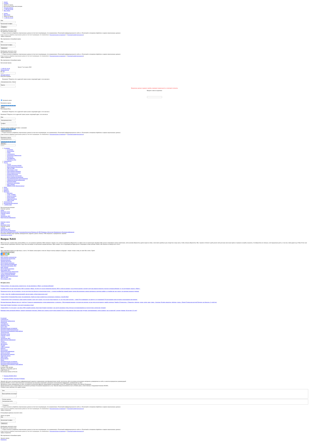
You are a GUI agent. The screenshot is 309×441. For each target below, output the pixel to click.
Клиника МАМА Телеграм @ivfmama (14, 378)
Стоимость (4, 342)
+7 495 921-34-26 (8, 9)
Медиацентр (4, 344)
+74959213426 (8, 204)
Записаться (4, 48)
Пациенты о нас (5, 325)
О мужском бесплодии (25, 232)
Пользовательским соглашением (57, 34)
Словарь (3, 214)
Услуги (3, 341)
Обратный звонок (5, 355)
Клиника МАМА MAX (10, 376)
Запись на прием (5, 352)
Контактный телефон (6, 23)
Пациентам (4, 322)
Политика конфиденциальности (9, 329)
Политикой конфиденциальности (75, 34)
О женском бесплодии (12, 232)
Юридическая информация (8, 217)
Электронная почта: (6, 120)
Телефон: (3, 123)
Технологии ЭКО (5, 216)
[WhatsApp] (8, 254)
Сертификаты (4, 324)
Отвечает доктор (5, 213)
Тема (3, 390)
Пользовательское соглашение (9, 328)
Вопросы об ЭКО (36, 232)
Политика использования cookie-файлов (12, 331)
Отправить (3, 27)
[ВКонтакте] (2, 254)
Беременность (57, 232)
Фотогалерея (4, 350)
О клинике (4, 318)
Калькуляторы (4, 358)
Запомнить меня (7, 100)
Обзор (2, 210)
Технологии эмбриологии (8, 321)
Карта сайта (4, 326)
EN (4, 71)
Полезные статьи (5, 211)
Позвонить (4, 439)
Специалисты (4, 319)
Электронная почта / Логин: (8, 82)
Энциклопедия (5, 70)
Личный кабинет (5, 75)
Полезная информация (68, 232)
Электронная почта (7, 401)
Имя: (2, 117)
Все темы (3, 232)
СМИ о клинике (5, 347)
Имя (2, 20)
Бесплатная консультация (7, 354)
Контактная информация (7, 351)
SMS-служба (4, 357)
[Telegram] (6, 254)
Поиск (2, 360)
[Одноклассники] (4, 254)
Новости (3, 348)
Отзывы (6, 3)
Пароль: (3, 85)
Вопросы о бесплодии (47, 232)
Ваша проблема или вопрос (9, 393)
